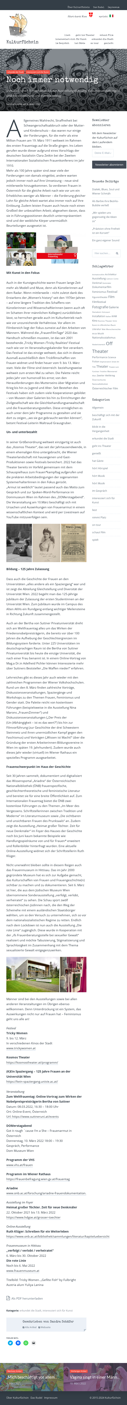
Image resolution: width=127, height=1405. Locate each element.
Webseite (45, 1327)
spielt (95, 539)
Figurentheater (100, 297)
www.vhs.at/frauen (19, 1165)
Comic (116, 279)
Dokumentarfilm (101, 287)
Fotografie (100, 307)
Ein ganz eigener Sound (105, 240)
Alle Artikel (30, 1327)
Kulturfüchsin (22, 42)
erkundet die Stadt (102, 39)
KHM (114, 316)
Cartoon (109, 279)
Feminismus (99, 292)
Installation (98, 316)
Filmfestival (99, 302)
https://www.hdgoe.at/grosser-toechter (33, 1217)
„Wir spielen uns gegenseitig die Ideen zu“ (104, 217)
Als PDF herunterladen (27, 1298)
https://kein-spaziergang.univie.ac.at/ (32, 1082)
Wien (94, 376)
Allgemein (98, 407)
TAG (94, 367)
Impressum (113, 7)
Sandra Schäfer (14, 104)
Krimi (115, 321)
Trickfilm (103, 371)
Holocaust (106, 312)
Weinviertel (112, 371)
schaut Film (106, 35)
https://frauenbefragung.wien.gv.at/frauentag (38, 1179)
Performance (99, 357)
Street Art (115, 362)
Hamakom (96, 312)
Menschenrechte (113, 329)
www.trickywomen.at (21, 1048)
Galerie (114, 307)
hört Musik (98, 476)
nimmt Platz (99, 517)
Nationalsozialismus (104, 337)
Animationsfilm (98, 275)
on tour (94, 43)
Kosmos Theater (105, 321)
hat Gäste (79, 43)
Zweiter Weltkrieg (106, 375)
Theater (102, 366)
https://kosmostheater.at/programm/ (32, 1062)
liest (67, 35)
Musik (101, 333)
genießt (108, 43)
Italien (108, 316)
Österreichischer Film (105, 388)
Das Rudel (98, 7)
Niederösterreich (98, 344)
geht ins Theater (85, 35)
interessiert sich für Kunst (70, 39)
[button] (18, 25)
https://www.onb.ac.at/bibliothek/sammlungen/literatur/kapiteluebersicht (57, 1236)
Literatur (96, 329)
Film (111, 297)
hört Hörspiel (100, 468)
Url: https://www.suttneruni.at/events (32, 1117)
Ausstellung (99, 278)
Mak (103, 329)
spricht (104, 17)
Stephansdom (105, 362)
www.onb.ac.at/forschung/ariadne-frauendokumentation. (46, 1193)
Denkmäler (106, 283)
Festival (112, 292)
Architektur (111, 274)
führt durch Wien (78, 17)
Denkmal (97, 282)
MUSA (94, 334)
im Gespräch (62, 43)
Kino (94, 320)
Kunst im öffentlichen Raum (104, 325)
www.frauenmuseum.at (22, 1271)
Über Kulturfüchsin (79, 7)
